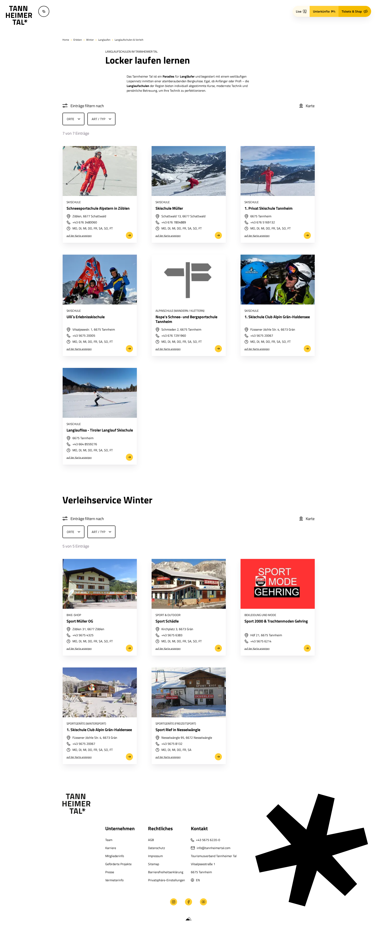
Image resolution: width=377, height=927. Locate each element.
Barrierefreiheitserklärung (165, 872)
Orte (70, 119)
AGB (151, 839)
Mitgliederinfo (114, 856)
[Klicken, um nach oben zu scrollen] (9, 901)
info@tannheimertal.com (213, 847)
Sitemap (153, 864)
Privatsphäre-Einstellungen (166, 880)
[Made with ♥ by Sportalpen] (188, 919)
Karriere (110, 848)
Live (298, 11)
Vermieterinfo (114, 880)
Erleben (77, 40)
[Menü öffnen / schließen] (43, 11)
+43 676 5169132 (262, 223)
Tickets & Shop (352, 11)
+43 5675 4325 (82, 635)
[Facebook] (188, 901)
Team (108, 839)
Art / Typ (98, 119)
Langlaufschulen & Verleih (129, 40)
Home (65, 40)
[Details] (99, 171)
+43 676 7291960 (173, 336)
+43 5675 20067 (261, 336)
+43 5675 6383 (171, 635)
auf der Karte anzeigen (79, 236)
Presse (109, 872)
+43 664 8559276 (84, 444)
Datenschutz (156, 848)
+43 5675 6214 (260, 642)
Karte (310, 106)
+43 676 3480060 (84, 223)
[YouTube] (203, 901)
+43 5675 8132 (171, 744)
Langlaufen (104, 40)
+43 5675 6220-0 (208, 839)
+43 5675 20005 (83, 336)
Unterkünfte (321, 11)
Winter (90, 40)
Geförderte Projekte (118, 864)
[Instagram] (173, 901)
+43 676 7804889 (173, 223)
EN (198, 880)
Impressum (155, 856)
